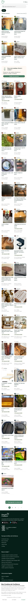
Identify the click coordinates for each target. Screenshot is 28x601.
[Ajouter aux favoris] (12, 19)
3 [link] (15, 507)
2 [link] (12, 507)
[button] (25, 13)
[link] (21, 507)
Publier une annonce (14, 76)
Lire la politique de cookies (6, 595)
